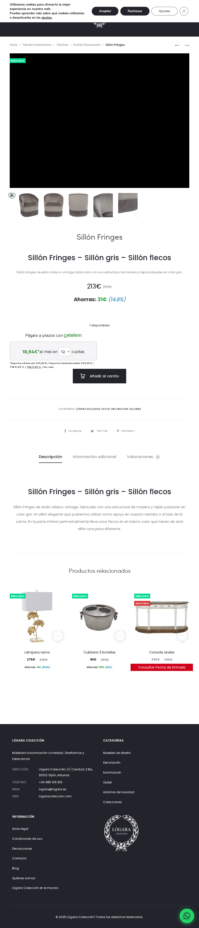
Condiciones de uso (27, 839)
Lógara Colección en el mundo (35, 888)
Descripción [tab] (50, 457)
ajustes (46, 18)
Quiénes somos (23, 878)
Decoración (111, 762)
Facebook (75, 431)
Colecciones (112, 802)
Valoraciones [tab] (143, 457)
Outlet (107, 782)
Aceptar (105, 11)
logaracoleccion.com (55, 796)
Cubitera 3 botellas (99, 652)
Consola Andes (161, 652)
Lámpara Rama (37, 652)
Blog (15, 868)
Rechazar (135, 11)
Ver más (48, 367)
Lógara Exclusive (88, 409)
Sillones (135, 409)
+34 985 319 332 (50, 782)
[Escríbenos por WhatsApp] (187, 916)
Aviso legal (20, 829)
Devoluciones (22, 849)
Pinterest (128, 431)
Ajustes (164, 11)
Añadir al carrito (104, 376)
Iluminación (112, 772)
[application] (99, 120)
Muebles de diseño (117, 753)
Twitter (102, 431)
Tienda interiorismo (37, 45)
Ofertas (62, 45)
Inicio (13, 45)
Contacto (19, 858)
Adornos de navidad (118, 792)
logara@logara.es (52, 789)
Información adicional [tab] (94, 457)
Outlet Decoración (87, 45)
